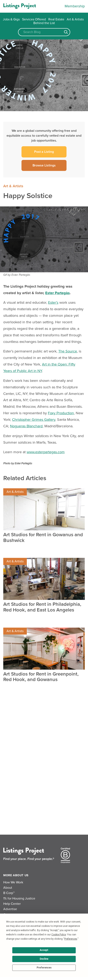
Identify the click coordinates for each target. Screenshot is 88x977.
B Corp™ (9, 893)
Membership (75, 6)
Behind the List (44, 23)
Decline (44, 958)
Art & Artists (75, 19)
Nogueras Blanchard (26, 426)
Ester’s (53, 302)
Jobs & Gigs (11, 19)
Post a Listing (44, 152)
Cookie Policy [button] (58, 934)
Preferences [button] (70, 938)
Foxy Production (61, 413)
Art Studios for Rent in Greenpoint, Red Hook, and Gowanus (41, 676)
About (7, 888)
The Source (67, 351)
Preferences (44, 967)
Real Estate (56, 19)
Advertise (10, 909)
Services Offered (34, 19)
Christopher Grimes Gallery (33, 419)
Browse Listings (44, 165)
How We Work (13, 882)
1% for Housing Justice (19, 898)
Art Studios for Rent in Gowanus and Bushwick (43, 537)
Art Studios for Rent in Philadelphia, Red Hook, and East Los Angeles (42, 607)
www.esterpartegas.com (46, 452)
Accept (44, 950)
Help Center (12, 904)
